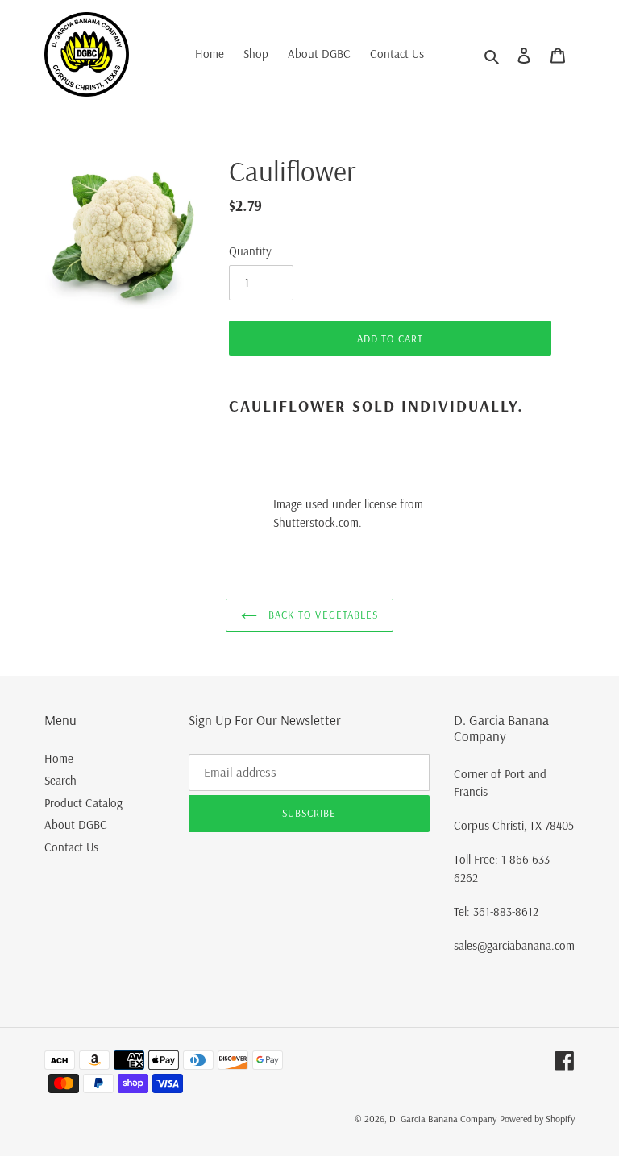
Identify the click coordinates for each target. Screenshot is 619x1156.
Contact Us (71, 847)
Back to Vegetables (321, 614)
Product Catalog (83, 802)
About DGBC (75, 824)
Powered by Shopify (537, 1118)
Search (60, 780)
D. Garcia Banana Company (442, 1118)
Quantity (250, 251)
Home (58, 758)
